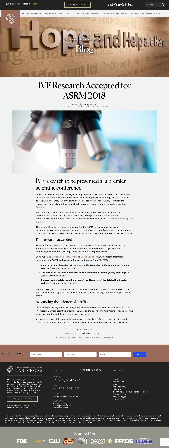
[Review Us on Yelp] (125, 5)
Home (115, 379)
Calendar (117, 389)
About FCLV (126, 13)
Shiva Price (78, 104)
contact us (41, 322)
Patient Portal (153, 13)
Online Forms (119, 394)
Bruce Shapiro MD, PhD (64, 257)
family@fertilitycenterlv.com (65, 396)
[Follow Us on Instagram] (109, 5)
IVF (89, 248)
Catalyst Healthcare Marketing (80, 422)
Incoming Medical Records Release (130, 392)
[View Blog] (131, 5)
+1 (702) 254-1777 (12, 4)
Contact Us (69, 333)
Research (76, 106)
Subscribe (139, 354)
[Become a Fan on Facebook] (115, 5)
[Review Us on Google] (122, 5)
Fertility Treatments (78, 13)
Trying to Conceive (31, 13)
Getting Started (77, 5)
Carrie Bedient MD (90, 257)
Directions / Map (60, 408)
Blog (114, 384)
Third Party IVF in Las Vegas (100, 338)
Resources (139, 13)
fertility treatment (48, 197)
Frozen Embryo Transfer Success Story (73, 338)
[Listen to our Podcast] (128, 5)
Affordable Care (110, 13)
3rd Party (96, 13)
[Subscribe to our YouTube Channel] (119, 5)
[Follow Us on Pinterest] (112, 5)
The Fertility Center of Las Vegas (94, 106)
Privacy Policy (119, 397)
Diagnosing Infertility (54, 13)
